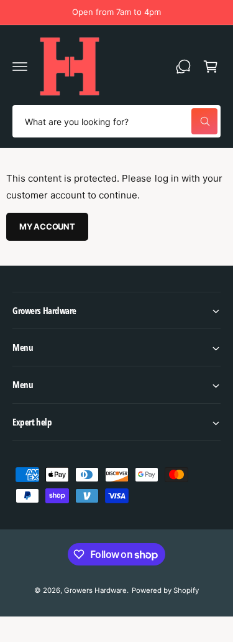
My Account (47, 226)
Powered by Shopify (165, 590)
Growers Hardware (95, 590)
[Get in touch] (183, 66)
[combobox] (116, 121)
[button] (20, 66)
